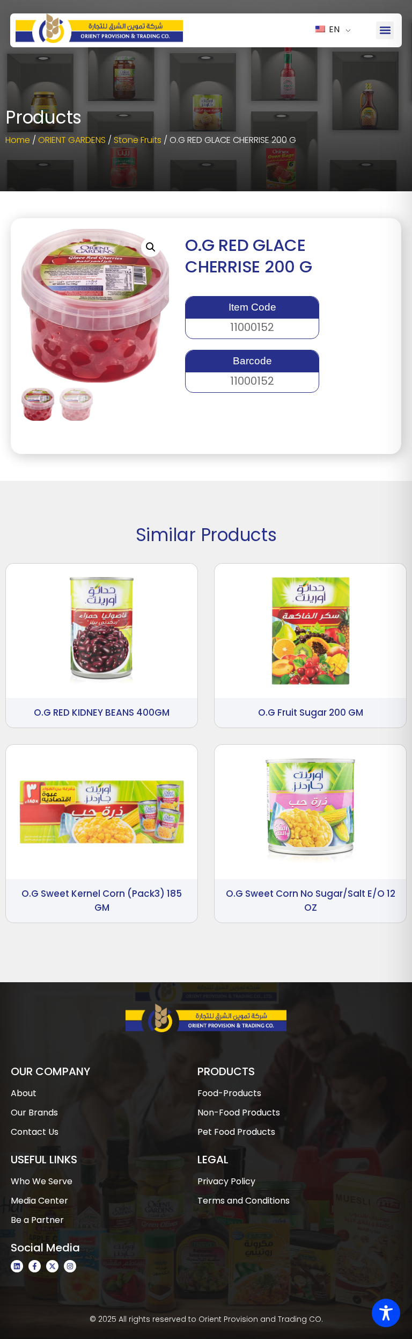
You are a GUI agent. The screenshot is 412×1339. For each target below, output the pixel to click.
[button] (385, 30)
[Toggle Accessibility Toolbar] (386, 1313)
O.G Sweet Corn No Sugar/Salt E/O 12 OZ (310, 900)
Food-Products (229, 1093)
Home (17, 140)
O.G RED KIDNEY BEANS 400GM (102, 712)
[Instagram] (70, 1266)
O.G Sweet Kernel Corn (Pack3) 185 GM (101, 900)
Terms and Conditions (243, 1200)
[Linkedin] (17, 1266)
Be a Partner (37, 1220)
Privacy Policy (226, 1181)
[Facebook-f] (34, 1266)
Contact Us (34, 1132)
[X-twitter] (52, 1266)
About (23, 1093)
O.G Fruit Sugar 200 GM (310, 712)
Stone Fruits (137, 140)
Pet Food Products (236, 1132)
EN (333, 29)
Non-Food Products (238, 1112)
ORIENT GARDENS (72, 140)
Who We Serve (41, 1181)
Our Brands (34, 1112)
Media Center (39, 1200)
